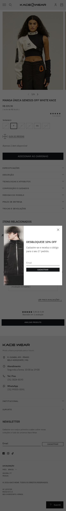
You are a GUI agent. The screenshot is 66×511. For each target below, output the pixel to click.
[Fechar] (58, 230)
